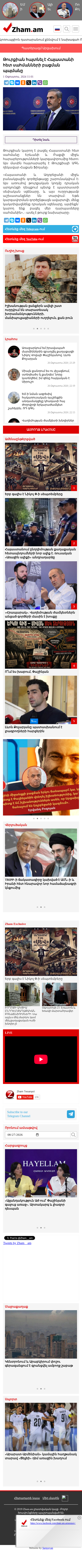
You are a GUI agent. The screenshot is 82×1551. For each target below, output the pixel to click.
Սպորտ (11, 1399)
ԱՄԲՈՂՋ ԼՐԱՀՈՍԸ (41, 429)
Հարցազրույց (16, 1145)
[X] (28, 82)
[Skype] (12, 82)
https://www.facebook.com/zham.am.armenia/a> (53, 1523)
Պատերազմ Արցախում (41, 48)
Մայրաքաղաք (16, 1306)
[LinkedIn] (34, 82)
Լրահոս (11, 339)
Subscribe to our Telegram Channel (18, 1114)
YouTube (31, 239)
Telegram (32, 229)
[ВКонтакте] (17, 82)
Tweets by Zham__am (17, 1243)
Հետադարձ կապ (27, 1498)
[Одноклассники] (23, 82)
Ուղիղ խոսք (14, 250)
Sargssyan (47, 1547)
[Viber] (39, 82)
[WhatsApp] (45, 82)
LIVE (8, 1032)
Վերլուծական (16, 825)
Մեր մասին (51, 1498)
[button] (8, 290)
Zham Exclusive (15, 924)
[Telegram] (6, 82)
